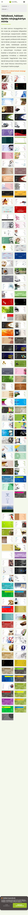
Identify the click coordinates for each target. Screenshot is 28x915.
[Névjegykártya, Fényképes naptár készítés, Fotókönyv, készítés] (13, 2)
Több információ (6, 905)
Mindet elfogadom (20, 905)
